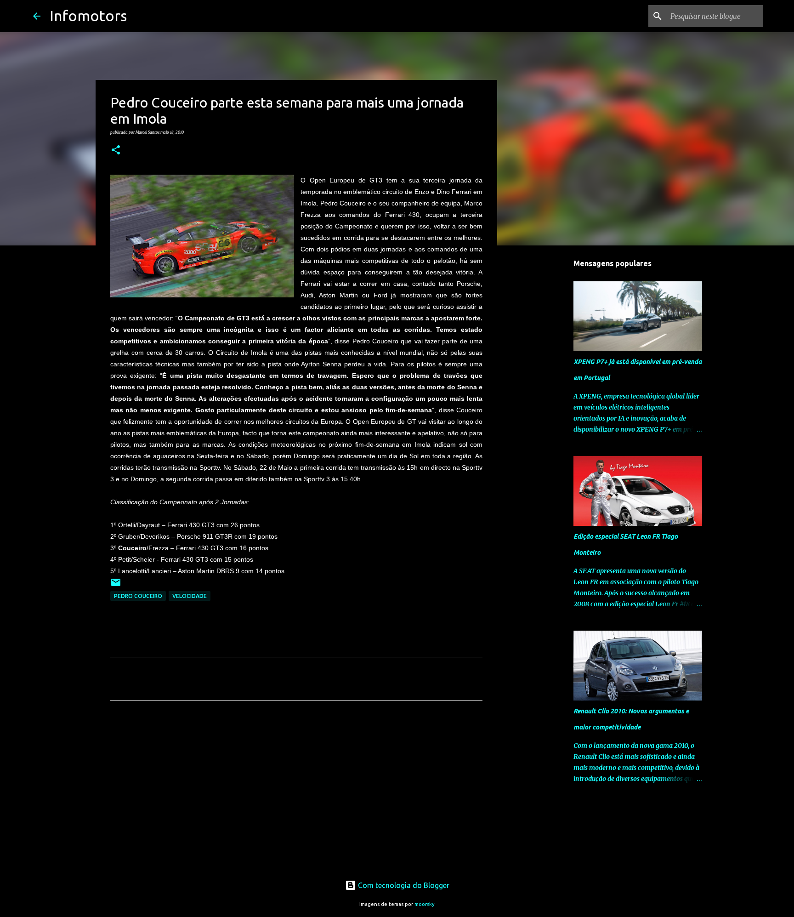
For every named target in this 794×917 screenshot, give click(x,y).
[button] (115, 150)
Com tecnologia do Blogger (402, 885)
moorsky (424, 904)
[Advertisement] (296, 793)
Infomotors (88, 15)
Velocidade (189, 596)
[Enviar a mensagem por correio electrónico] (115, 586)
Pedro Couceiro (138, 596)
